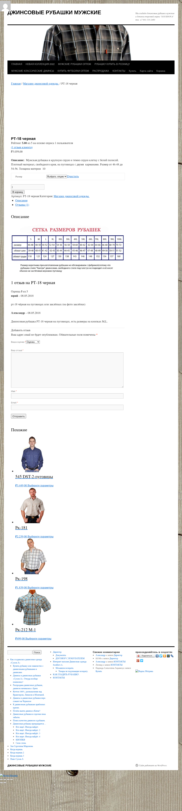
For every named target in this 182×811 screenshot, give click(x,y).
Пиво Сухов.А (16, 758)
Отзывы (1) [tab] (22, 204)
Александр (100, 655)
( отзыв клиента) (22, 147)
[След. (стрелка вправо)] (4, 782)
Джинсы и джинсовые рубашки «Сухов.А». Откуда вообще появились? (27, 678)
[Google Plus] (138, 660)
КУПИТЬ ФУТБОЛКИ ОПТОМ (73, 70)
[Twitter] (161, 656)
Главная (16, 83)
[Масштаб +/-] (1, 779)
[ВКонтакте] (157, 656)
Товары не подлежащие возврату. (73, 671)
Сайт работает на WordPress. (153, 765)
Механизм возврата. (65, 667)
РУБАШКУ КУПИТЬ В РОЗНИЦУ (112, 64)
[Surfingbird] (142, 660)
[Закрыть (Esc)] (11, 779)
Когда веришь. (16, 749)
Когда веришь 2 (17, 752)
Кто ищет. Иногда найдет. (27, 726)
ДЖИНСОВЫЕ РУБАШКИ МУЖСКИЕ (54, 12)
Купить (132, 70)
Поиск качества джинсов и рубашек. (29, 720)
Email (14, 402)
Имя (14, 391)
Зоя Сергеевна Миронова (21, 746)
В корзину (17, 192)
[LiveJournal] (172, 656)
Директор (57, 651)
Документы (61, 655)
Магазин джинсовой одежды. (41, 83)
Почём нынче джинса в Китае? (26, 710)
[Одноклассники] (165, 656)
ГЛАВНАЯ (16, 64)
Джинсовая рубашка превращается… (29, 723)
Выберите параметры (40, 485)
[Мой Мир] (168, 656)
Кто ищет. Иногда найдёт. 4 (28, 736)
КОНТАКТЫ (119, 70)
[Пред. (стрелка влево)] (1, 782)
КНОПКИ (20, 739)
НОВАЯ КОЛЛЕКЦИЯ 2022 (40, 64)
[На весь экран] (4, 779)
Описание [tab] (21, 200)
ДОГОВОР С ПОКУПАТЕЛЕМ (70, 658)
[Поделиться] (8, 779)
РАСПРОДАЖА (100, 70)
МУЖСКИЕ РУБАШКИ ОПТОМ (74, 64)
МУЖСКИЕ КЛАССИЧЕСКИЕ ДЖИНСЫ (32, 70)
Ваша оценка (18, 341)
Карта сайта (146, 70)
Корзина (160, 70)
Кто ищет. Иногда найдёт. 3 (28, 733)
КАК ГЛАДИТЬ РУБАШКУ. (66, 674)
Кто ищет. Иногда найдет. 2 (28, 730)
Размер (18, 176)
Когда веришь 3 (17, 755)
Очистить (73, 176)
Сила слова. (21, 742)
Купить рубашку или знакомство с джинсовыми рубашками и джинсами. (28, 669)
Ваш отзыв (17, 350)
